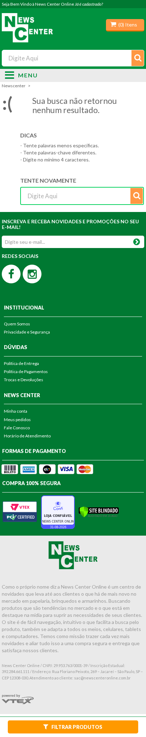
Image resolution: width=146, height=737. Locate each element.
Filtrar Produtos (76, 727)
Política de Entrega (21, 363)
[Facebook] (11, 274)
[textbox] (73, 58)
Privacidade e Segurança (27, 332)
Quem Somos (17, 323)
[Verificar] (98, 511)
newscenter (14, 85)
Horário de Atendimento (27, 435)
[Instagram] (32, 274)
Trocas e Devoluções (23, 379)
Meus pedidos (17, 419)
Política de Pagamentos (26, 371)
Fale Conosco (17, 427)
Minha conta (15, 411)
